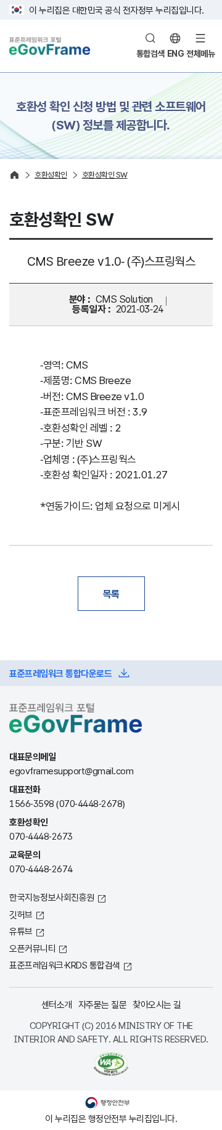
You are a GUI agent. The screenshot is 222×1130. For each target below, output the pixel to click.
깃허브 (21, 914)
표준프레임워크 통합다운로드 (60, 673)
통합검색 (150, 53)
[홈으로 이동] (14, 175)
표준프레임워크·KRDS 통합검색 (64, 965)
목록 (111, 594)
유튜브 (21, 931)
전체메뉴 (200, 53)
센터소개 (56, 1004)
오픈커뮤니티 (32, 948)
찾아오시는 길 (157, 1004)
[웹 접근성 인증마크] (111, 1064)
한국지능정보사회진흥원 (51, 897)
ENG (175, 53)
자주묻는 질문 (102, 1004)
